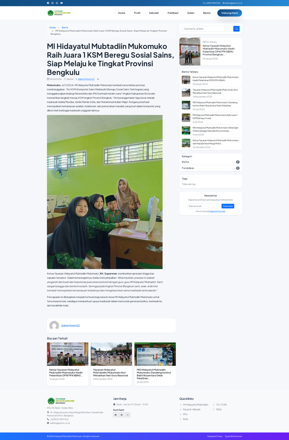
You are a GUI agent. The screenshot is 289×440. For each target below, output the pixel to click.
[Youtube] (115, 414)
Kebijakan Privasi (214, 436)
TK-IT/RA (221, 404)
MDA (218, 409)
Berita (65, 27)
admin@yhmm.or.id (233, 3)
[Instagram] (127, 414)
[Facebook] (121, 414)
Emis (185, 419)
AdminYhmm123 (86, 79)
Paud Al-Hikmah (191, 409)
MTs (185, 414)
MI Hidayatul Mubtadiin (195, 404)
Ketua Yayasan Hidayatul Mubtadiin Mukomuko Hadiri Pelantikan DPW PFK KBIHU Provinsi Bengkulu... (219, 50)
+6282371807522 (212, 3)
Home (52, 27)
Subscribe (228, 206)
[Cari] (236, 29)
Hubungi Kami (230, 12)
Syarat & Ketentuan (233, 436)
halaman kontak (217, 211)
